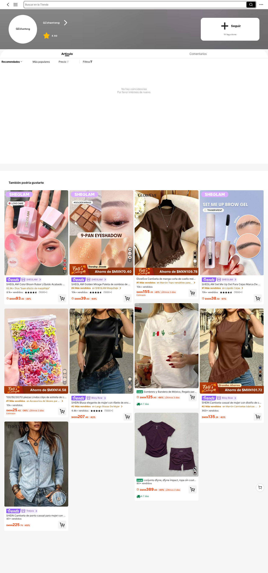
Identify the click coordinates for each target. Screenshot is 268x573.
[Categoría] (15, 4)
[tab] (65, 53)
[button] (8, 4)
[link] (23, 29)
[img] (36, 390)
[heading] (117, 22)
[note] (143, 404)
